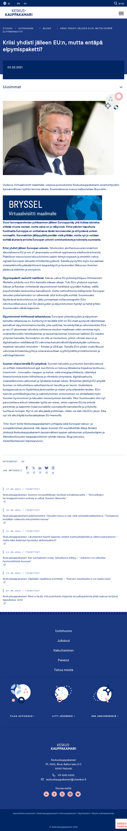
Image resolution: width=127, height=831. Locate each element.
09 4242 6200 (66, 775)
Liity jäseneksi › (63, 716)
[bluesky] (46, 470)
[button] (119, 3)
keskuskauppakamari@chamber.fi (66, 779)
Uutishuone (26, 28)
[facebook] (27, 470)
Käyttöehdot (84, 813)
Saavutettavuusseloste (24, 813)
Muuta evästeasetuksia (103, 813)
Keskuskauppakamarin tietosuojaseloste (56, 813)
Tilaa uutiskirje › (22, 716)
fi (9, 3)
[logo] (18, 12)
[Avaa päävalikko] (121, 12)
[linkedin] (40, 470)
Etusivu (8, 28)
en (18, 3)
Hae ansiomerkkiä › (104, 716)
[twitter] (34, 470)
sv (25, 3)
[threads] (53, 470)
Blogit (47, 28)
